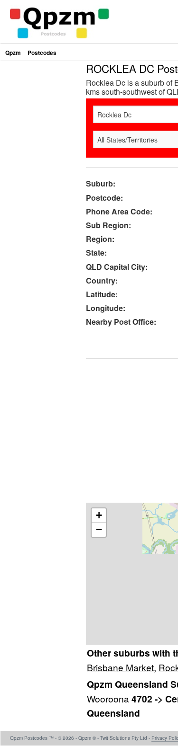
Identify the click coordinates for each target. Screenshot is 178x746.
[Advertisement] (89, 151)
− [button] (99, 529)
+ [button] (99, 515)
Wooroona (109, 698)
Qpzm (13, 52)
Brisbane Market (120, 667)
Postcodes (42, 52)
